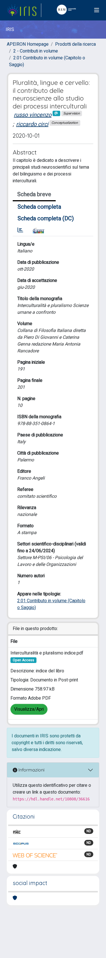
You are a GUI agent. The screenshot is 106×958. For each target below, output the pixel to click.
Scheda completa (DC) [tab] (46, 218)
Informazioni (30, 770)
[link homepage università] (67, 10)
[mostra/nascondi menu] (96, 10)
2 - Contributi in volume (35, 51)
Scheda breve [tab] (34, 194)
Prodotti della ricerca (75, 44)
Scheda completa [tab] (39, 207)
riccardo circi (32, 124)
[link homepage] (24, 10)
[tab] (20, 230)
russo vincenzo (32, 115)
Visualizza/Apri (29, 709)
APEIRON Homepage (28, 44)
